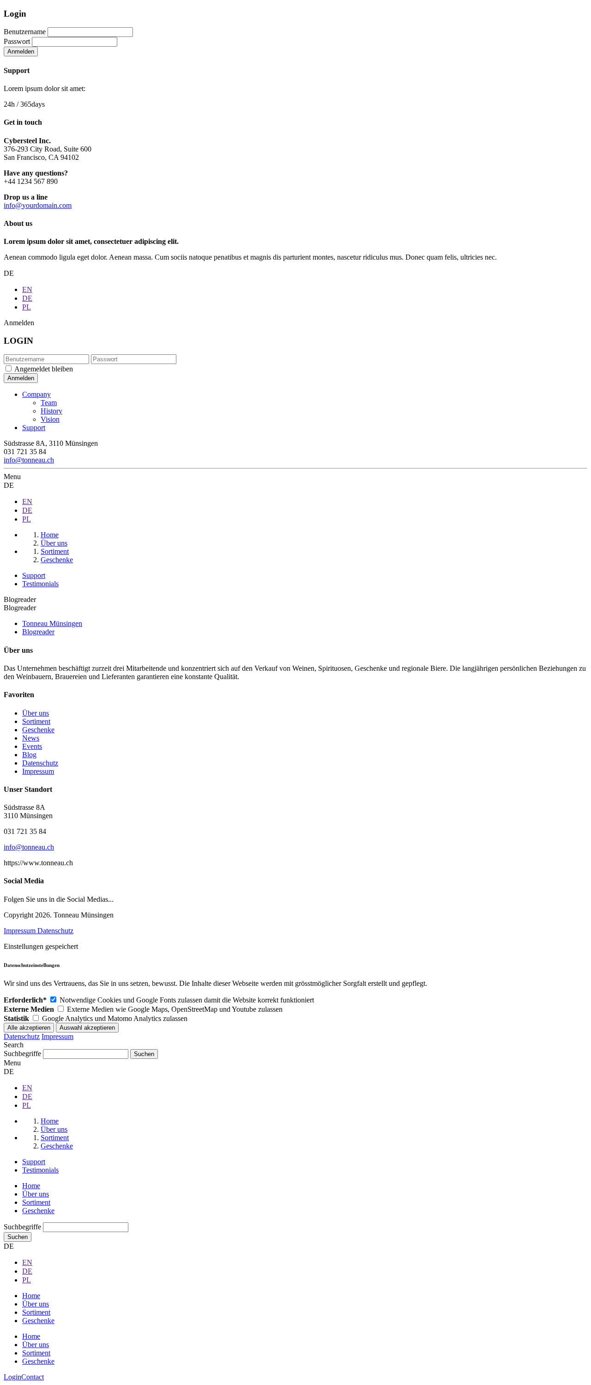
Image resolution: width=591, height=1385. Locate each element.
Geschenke (38, 730)
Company (36, 394)
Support (33, 427)
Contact (32, 1377)
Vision (50, 419)
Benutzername (25, 32)
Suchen (17, 1236)
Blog (29, 755)
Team (49, 403)
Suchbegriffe (22, 1053)
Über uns (35, 713)
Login (12, 1377)
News (30, 738)
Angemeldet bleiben (43, 369)
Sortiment (36, 721)
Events (32, 746)
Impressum (38, 771)
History (51, 411)
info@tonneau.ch (29, 460)
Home (31, 1186)
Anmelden (20, 51)
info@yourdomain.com (38, 205)
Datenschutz (40, 763)
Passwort (17, 41)
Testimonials (40, 584)
